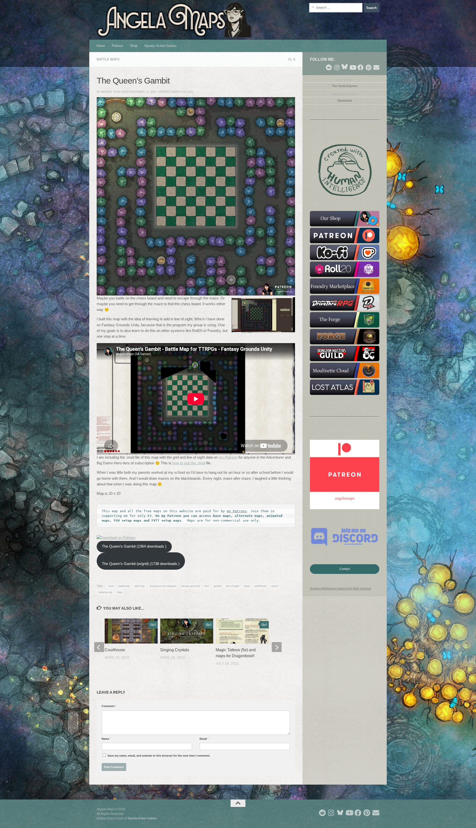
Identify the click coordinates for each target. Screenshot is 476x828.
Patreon (117, 46)
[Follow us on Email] (376, 67)
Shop (133, 46)
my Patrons (237, 511)
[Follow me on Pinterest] (368, 67)
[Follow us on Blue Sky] (345, 67)
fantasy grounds (190, 586)
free (207, 586)
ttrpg (119, 592)
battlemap (124, 586)
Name (106, 738)
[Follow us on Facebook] (360, 67)
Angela (106, 91)
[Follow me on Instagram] (337, 67)
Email (204, 738)
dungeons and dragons (163, 586)
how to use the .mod (188, 463)
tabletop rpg (105, 592)
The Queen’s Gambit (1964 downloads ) (134, 546)
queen (275, 586)
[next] (277, 647)
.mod (111, 586)
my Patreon (228, 457)
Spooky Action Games (160, 46)
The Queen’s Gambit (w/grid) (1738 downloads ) (140, 564)
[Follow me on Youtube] (353, 67)
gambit (217, 586)
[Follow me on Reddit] (329, 67)
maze (247, 586)
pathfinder (261, 586)
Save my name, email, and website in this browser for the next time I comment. (159, 755)
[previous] (99, 647)
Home (100, 46)
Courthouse (115, 650)
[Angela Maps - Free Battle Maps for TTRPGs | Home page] (174, 19)
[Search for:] (335, 7)
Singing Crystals (174, 650)
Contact (344, 569)
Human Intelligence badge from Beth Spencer (340, 588)
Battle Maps (108, 59)
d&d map (139, 586)
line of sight (232, 586)
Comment (109, 706)
